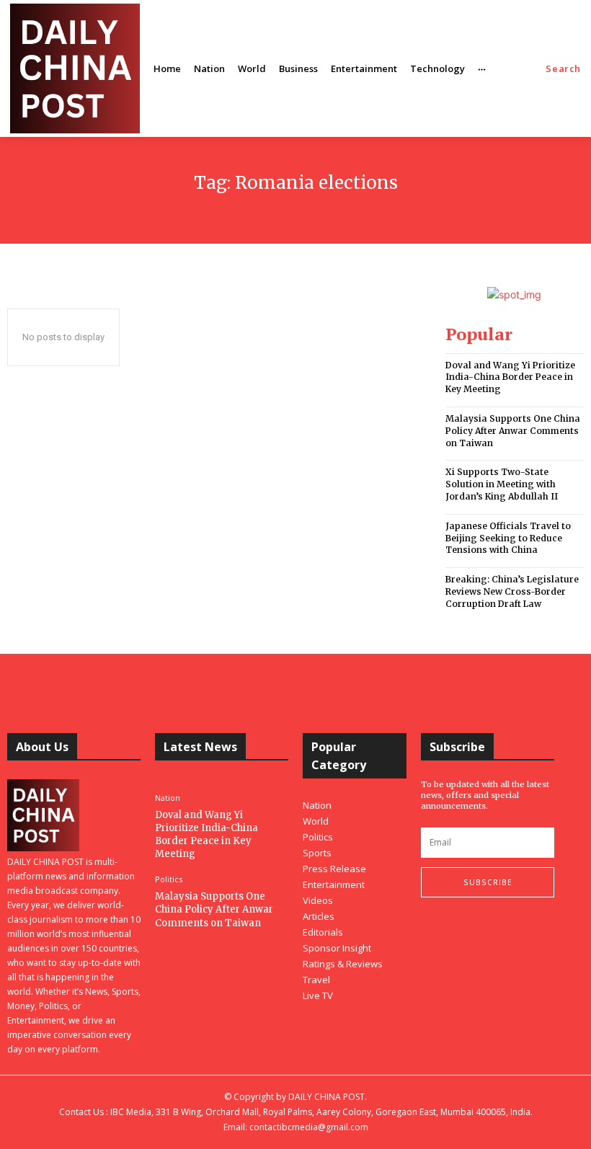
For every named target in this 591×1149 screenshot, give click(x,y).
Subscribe (487, 882)
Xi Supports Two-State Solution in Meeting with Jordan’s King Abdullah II (501, 484)
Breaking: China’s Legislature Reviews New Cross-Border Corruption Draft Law (512, 591)
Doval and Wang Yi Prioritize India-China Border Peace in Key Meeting (510, 377)
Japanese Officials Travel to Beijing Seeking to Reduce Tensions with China (508, 538)
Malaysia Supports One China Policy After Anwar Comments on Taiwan (512, 430)
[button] (563, 69)
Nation (167, 798)
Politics (168, 879)
